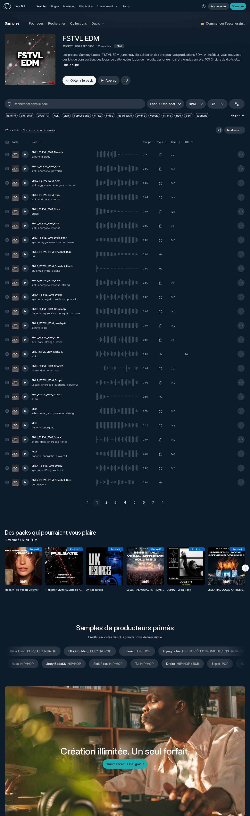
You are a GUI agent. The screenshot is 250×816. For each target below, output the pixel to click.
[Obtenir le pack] (34, 566)
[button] (203, 6)
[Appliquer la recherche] (9, 104)
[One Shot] (160, 254)
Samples (41, 6)
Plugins (55, 6)
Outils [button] (95, 23)
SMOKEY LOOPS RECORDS (78, 46)
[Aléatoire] (219, 130)
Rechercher (56, 23)
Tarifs (126, 6)
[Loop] (160, 154)
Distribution (86, 6)
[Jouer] (30, 60)
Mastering (69, 6)
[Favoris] (125, 80)
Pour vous (36, 23)
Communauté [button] (105, 6)
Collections (78, 23)
